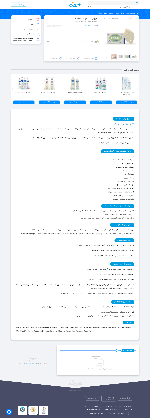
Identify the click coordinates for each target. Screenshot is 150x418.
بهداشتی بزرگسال (125, 7)
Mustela (87, 26)
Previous (12, 89)
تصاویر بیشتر (107, 56)
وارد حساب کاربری (28, 363)
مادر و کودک (135, 7)
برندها (90, 7)
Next (137, 89)
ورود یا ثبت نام (17, 5)
